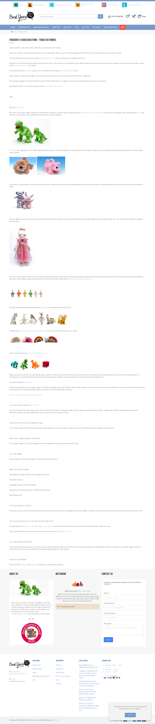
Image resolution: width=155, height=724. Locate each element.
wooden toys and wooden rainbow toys (32, 331)
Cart (34, 680)
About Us (59, 665)
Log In (35, 672)
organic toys (44, 308)
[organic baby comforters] (26, 292)
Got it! (130, 715)
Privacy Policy (60, 672)
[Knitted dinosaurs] (29, 132)
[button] (127, 16)
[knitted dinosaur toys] (30, 364)
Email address (110, 603)
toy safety (28, 71)
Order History (37, 669)
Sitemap (58, 684)
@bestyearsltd (84, 591)
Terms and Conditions (63, 676)
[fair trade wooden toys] (34, 339)
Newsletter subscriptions (41, 676)
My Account (36, 665)
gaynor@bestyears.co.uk (47, 58)
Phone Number (109, 613)
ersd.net (56, 720)
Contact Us (59, 669)
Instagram (34, 565)
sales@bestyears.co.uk (21, 65)
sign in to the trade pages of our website (39, 526)
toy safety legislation (67, 71)
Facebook (23, 565)
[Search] (100, 16)
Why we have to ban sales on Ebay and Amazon (25, 395)
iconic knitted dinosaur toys (37, 353)
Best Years (19, 107)
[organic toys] (39, 319)
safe (138, 113)
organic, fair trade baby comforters (80, 279)
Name (107, 593)
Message (108, 623)
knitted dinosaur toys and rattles (91, 113)
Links (57, 680)
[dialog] (130, 711)
